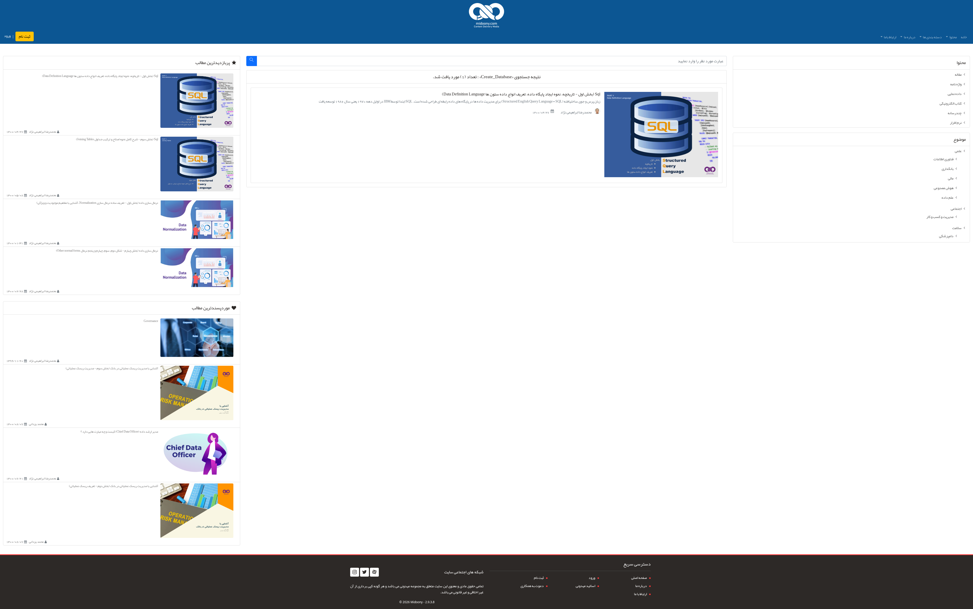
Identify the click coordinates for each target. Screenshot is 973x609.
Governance (151, 320)
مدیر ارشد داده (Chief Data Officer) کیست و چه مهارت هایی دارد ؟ (119, 431)
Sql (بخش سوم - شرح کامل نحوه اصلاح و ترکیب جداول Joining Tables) (117, 139)
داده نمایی (955, 93)
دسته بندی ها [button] (932, 36)
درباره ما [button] (909, 36)
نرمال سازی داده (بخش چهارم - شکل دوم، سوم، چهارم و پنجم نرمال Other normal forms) (107, 250)
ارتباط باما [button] (889, 36)
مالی (950, 178)
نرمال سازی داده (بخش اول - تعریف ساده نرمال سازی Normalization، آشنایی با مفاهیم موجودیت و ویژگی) (97, 202)
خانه (964, 36)
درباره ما (641, 586)
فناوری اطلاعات (943, 159)
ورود (7, 35)
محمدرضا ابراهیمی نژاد (576, 112)
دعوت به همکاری (532, 586)
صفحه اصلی (639, 578)
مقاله (958, 74)
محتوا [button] (953, 36)
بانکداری (947, 168)
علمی (958, 151)
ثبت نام (24, 36)
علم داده (947, 197)
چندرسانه (955, 113)
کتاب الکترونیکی (951, 103)
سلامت (957, 228)
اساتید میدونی (585, 586)
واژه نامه (956, 84)
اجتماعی (956, 208)
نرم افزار (956, 122)
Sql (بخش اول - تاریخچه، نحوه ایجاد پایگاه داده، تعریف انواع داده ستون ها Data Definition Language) (521, 94)
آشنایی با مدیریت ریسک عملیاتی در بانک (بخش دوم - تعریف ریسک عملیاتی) (113, 486)
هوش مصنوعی (943, 188)
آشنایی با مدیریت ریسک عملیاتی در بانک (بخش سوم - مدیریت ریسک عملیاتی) (112, 368)
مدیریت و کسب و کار (939, 216)
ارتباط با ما (640, 594)
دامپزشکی (946, 236)
